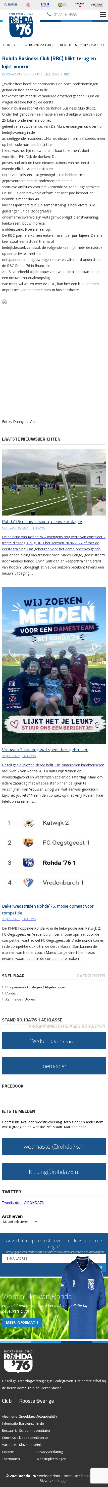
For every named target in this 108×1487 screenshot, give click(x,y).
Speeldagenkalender (35, 1416)
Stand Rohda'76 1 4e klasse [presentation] (32, 1019)
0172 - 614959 (65, 14)
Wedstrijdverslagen (51, 1458)
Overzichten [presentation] (91, 975)
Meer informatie (22, 1322)
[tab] (13, 975)
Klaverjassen (29, 1444)
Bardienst (26, 1423)
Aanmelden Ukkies (20, 999)
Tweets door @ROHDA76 (23, 1202)
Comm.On (70, 1475)
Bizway (45, 1480)
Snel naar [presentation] (13, 975)
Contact (11, 993)
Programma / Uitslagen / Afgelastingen (35, 987)
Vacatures (10, 1444)
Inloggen (62, 1480)
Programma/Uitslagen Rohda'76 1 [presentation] (67, 1026)
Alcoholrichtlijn (47, 1416)
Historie (8, 1451)
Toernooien (11, 1458)
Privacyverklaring (49, 1451)
